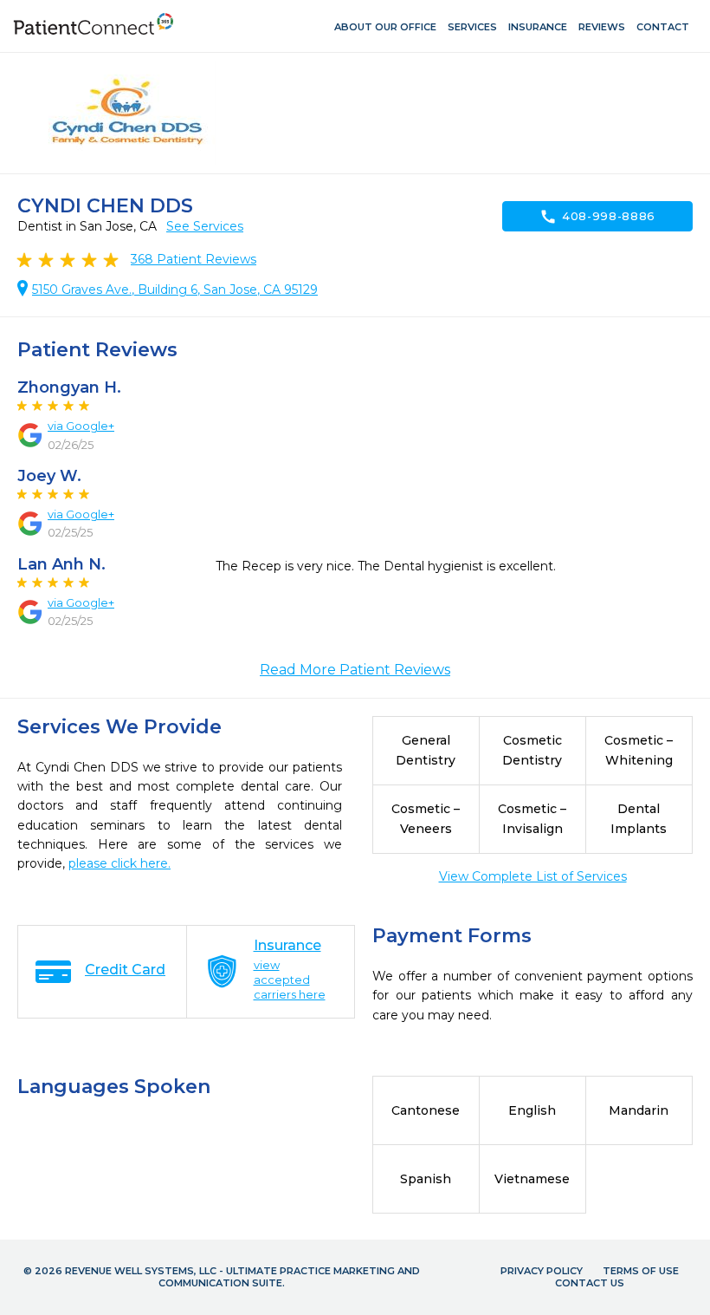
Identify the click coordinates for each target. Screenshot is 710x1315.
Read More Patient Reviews (355, 669)
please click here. (119, 863)
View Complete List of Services (533, 876)
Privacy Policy (541, 1271)
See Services (204, 226)
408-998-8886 (597, 216)
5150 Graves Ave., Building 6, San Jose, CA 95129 (175, 289)
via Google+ (81, 426)
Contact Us (589, 1283)
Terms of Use (641, 1271)
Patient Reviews (193, 259)
